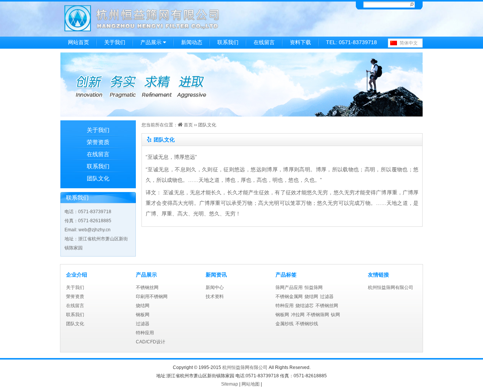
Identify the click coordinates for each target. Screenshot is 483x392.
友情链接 (378, 275)
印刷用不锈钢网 (152, 296)
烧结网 (142, 305)
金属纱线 (284, 323)
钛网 (335, 314)
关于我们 (114, 42)
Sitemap (229, 384)
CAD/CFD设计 (150, 341)
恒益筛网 (314, 287)
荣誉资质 (98, 142)
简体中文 (409, 43)
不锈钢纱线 (306, 323)
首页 (188, 125)
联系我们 (227, 42)
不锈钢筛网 (317, 314)
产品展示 (151, 42)
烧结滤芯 (304, 305)
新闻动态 (191, 42)
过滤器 (142, 323)
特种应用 (145, 332)
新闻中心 (215, 287)
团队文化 (98, 178)
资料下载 (300, 42)
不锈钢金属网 (289, 296)
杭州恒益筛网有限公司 (390, 287)
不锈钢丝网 (147, 287)
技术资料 (215, 296)
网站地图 (251, 384)
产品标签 (286, 275)
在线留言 (264, 42)
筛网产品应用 (289, 287)
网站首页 (78, 42)
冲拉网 (298, 314)
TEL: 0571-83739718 (351, 42)
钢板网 (142, 314)
